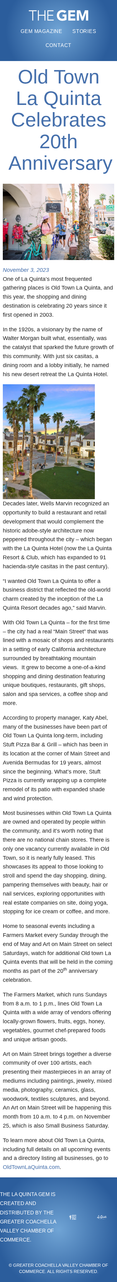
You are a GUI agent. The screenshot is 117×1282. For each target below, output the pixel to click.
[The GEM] (59, 15)
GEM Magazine (41, 31)
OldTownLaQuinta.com (31, 1167)
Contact (59, 45)
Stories (84, 31)
